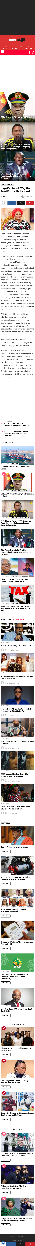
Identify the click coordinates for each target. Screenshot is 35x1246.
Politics (27, 490)
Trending (28, 48)
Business (15, 463)
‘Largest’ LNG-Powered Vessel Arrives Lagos (16, 468)
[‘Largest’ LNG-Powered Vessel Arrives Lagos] (17, 455)
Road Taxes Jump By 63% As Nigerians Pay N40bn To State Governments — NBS (16, 608)
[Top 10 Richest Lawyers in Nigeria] (17, 835)
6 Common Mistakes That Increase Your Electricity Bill (17, 943)
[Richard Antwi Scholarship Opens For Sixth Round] (17, 1036)
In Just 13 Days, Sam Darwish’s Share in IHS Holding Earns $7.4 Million (17, 1155)
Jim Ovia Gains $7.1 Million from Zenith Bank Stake (17, 1010)
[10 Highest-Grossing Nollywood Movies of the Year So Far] (17, 662)
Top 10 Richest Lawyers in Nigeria (14, 847)
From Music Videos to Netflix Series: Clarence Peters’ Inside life (15, 808)
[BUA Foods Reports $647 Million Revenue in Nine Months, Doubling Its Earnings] (17, 166)
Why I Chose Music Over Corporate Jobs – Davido (17, 742)
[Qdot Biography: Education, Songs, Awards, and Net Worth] (17, 1069)
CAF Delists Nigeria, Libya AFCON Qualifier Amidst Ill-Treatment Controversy (14, 976)
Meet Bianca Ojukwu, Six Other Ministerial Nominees (13, 911)
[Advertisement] (17, 17)
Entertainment (18, 620)
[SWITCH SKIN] (29, 52)
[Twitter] (20, 1244)
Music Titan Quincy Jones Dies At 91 (16, 646)
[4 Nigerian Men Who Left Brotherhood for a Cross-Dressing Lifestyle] (17, 1207)
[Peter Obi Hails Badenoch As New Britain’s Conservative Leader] (17, 567)
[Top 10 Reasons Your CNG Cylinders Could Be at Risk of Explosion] (17, 865)
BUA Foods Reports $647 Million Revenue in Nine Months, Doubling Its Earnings (16, 552)
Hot (21, 48)
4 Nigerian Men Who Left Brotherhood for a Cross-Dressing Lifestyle (16, 1219)
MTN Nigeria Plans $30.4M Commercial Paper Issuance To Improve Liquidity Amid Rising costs (17, 523)
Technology (24, 517)
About (14, 1240)
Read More (5, 851)
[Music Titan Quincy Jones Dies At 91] (17, 632)
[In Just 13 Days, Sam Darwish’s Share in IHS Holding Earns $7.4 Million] (17, 1142)
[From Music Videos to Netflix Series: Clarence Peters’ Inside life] (17, 793)
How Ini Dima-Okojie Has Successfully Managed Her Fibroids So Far (16, 710)
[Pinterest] (30, 1244)
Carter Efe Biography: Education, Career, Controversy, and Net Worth (17, 1114)
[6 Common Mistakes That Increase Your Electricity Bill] (17, 930)
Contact (20, 1240)
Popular (14, 48)
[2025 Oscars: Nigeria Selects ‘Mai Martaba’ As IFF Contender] (17, 760)
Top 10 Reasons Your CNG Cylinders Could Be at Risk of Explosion (15, 878)
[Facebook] (11, 1244)
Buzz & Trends (17, 490)
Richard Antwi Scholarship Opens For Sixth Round (16, 1049)
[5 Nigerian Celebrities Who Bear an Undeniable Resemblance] (17, 1174)
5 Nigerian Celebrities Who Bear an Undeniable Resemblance (15, 1187)
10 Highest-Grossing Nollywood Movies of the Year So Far (17, 677)
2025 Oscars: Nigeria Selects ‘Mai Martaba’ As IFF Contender (14, 775)
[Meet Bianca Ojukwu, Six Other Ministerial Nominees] (17, 898)
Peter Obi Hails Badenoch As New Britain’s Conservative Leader (14, 580)
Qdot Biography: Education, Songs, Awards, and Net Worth (15, 1081)
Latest (5, 48)
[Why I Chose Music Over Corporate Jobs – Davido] (17, 727)
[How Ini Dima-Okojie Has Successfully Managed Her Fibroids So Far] (17, 695)
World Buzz (24, 576)
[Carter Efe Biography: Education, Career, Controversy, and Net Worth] (17, 1101)
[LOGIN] (33, 52)
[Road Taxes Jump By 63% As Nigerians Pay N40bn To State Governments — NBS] (17, 594)
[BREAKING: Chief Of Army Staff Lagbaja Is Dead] (17, 107)
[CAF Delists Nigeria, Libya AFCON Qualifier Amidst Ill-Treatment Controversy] (17, 962)
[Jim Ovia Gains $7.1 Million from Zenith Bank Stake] (17, 997)
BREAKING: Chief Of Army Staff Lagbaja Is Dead (17, 495)
